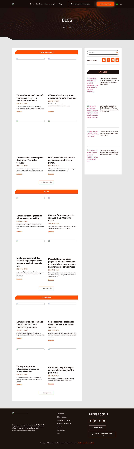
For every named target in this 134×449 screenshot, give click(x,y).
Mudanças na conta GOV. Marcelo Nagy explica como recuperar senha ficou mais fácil (29, 261)
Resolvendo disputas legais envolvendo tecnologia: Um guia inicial (61, 370)
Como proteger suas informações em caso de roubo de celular (27, 369)
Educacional (61, 430)
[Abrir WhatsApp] (129, 444)
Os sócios (39, 4)
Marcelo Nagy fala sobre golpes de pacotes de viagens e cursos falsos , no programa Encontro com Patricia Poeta (62, 262)
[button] (46, 182)
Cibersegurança (62, 417)
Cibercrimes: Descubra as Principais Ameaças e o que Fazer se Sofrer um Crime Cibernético (109, 81)
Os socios (60, 414)
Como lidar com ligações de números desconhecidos (29, 217)
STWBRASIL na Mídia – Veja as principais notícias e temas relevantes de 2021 (109, 152)
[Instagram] (108, 60)
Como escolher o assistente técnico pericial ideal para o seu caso (61, 324)
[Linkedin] (112, 60)
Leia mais (19, 111)
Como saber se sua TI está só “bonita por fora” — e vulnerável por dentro (29, 98)
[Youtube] (117, 60)
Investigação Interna (63, 420)
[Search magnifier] (117, 52)
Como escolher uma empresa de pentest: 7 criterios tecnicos (29, 160)
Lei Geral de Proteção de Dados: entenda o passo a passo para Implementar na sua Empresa (109, 109)
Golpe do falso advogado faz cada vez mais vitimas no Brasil (61, 217)
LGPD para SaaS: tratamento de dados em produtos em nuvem (61, 160)
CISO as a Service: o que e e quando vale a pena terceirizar (62, 96)
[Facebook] (104, 60)
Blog (60, 4)
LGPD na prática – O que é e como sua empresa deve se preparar (109, 133)
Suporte (59, 427)
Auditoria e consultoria (64, 423)
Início (32, 4)
